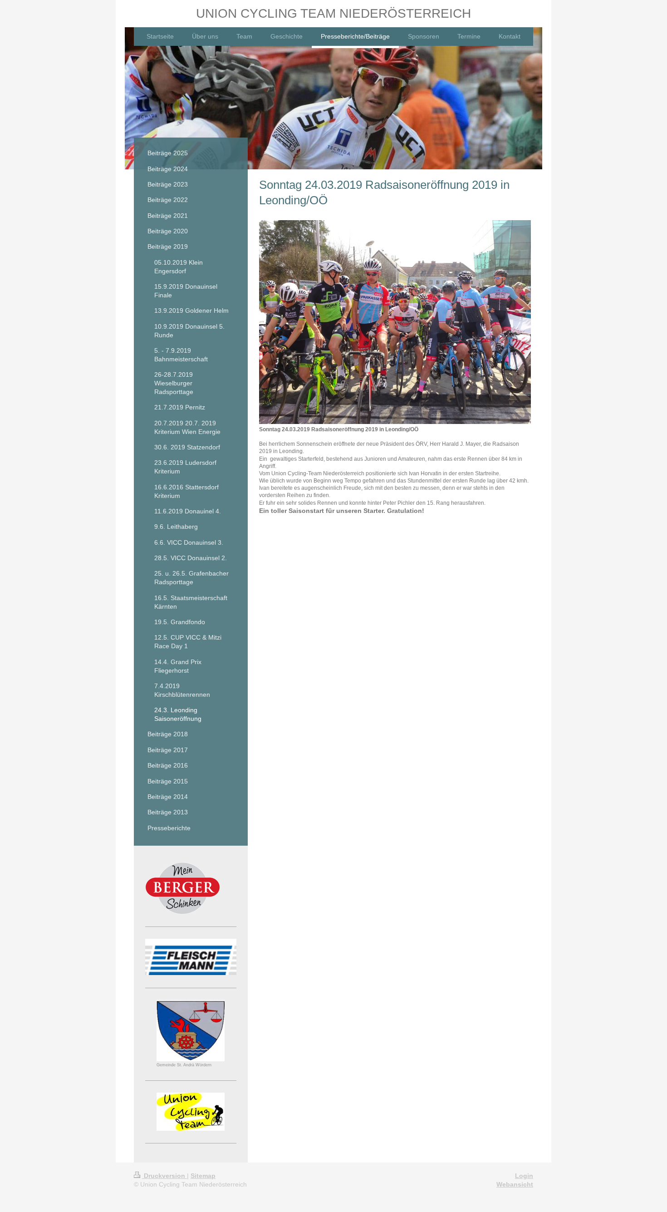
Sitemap (203, 1175)
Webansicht (514, 1184)
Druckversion (164, 1175)
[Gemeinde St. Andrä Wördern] (191, 1030)
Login (524, 1175)
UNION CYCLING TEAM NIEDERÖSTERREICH (333, 13)
